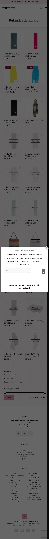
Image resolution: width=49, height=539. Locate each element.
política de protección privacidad (29, 286)
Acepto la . (24, 286)
